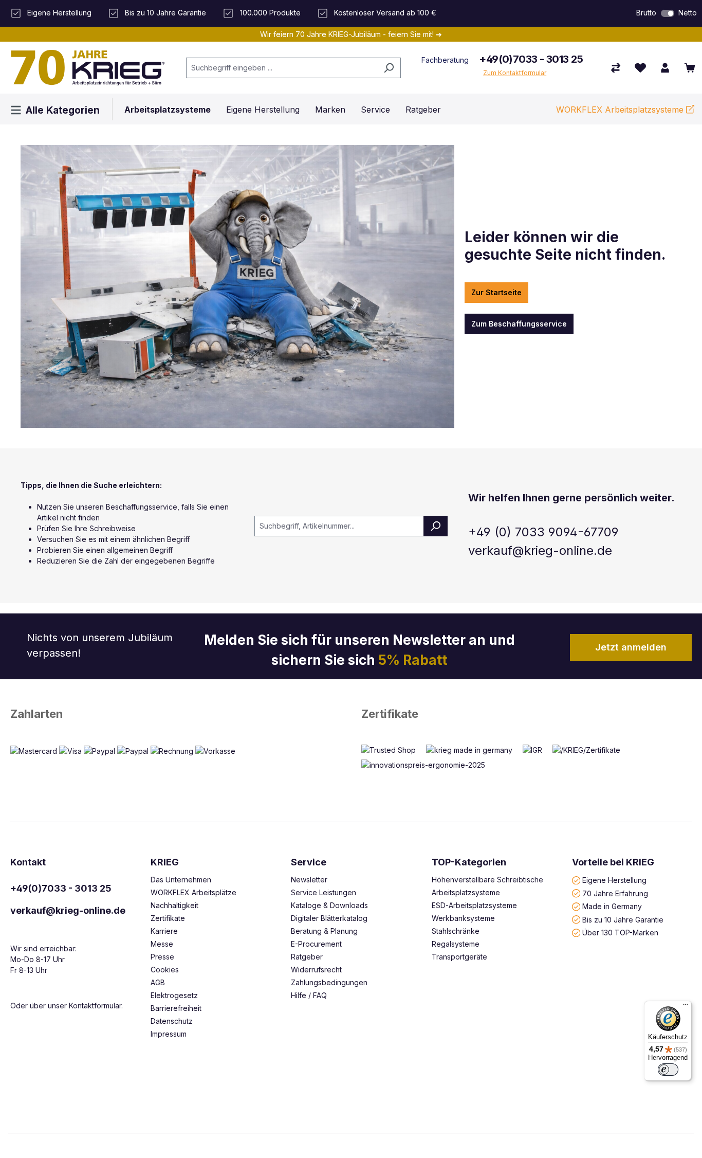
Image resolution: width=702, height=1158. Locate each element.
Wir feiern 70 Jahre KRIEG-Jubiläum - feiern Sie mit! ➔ (351, 34)
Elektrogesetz (174, 995)
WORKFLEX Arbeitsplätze (193, 892)
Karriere (164, 931)
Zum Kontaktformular (514, 73)
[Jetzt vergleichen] (615, 68)
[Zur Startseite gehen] (87, 67)
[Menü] (685, 1007)
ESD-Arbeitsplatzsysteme (474, 905)
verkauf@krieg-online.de (67, 910)
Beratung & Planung (324, 931)
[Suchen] (389, 68)
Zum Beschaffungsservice (519, 323)
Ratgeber (307, 956)
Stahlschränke (455, 931)
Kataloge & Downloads (329, 905)
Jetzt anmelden (631, 647)
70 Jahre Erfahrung (615, 893)
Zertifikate (389, 713)
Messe (162, 943)
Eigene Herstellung (614, 880)
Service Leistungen (323, 892)
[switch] (667, 13)
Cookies (165, 969)
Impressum (169, 1033)
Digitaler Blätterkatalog (329, 918)
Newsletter (309, 879)
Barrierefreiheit (176, 1008)
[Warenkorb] (689, 68)
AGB (158, 982)
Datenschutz (172, 1021)
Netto (687, 12)
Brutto (646, 12)
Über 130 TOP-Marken (620, 932)
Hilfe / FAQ (309, 995)
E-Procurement (316, 943)
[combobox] (282, 68)
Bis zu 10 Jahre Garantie (622, 919)
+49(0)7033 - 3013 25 (531, 59)
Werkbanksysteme (463, 918)
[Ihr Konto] (665, 68)
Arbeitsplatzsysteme (466, 892)
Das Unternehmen (181, 879)
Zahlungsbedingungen (329, 982)
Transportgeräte (459, 956)
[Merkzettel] (640, 68)
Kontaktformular (95, 1005)
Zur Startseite (496, 292)
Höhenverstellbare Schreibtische (487, 879)
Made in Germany (612, 906)
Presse (162, 956)
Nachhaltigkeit (174, 905)
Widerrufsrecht (316, 969)
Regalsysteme (455, 943)
